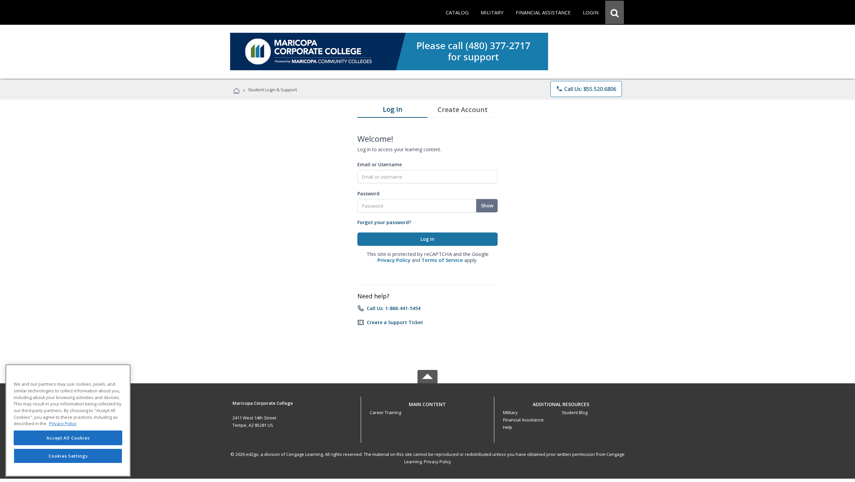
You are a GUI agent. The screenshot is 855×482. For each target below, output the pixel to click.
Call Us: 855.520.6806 (586, 89)
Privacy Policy (393, 260)
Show (487, 205)
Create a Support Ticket (395, 322)
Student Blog (574, 412)
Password (368, 193)
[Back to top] (427, 402)
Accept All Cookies (68, 438)
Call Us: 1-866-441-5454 (393, 308)
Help (507, 427)
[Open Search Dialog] (614, 12)
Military (510, 412)
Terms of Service (442, 260)
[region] (68, 420)
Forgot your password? (384, 222)
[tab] (392, 110)
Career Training (385, 412)
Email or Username (379, 164)
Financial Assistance (523, 420)
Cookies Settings (68, 456)
